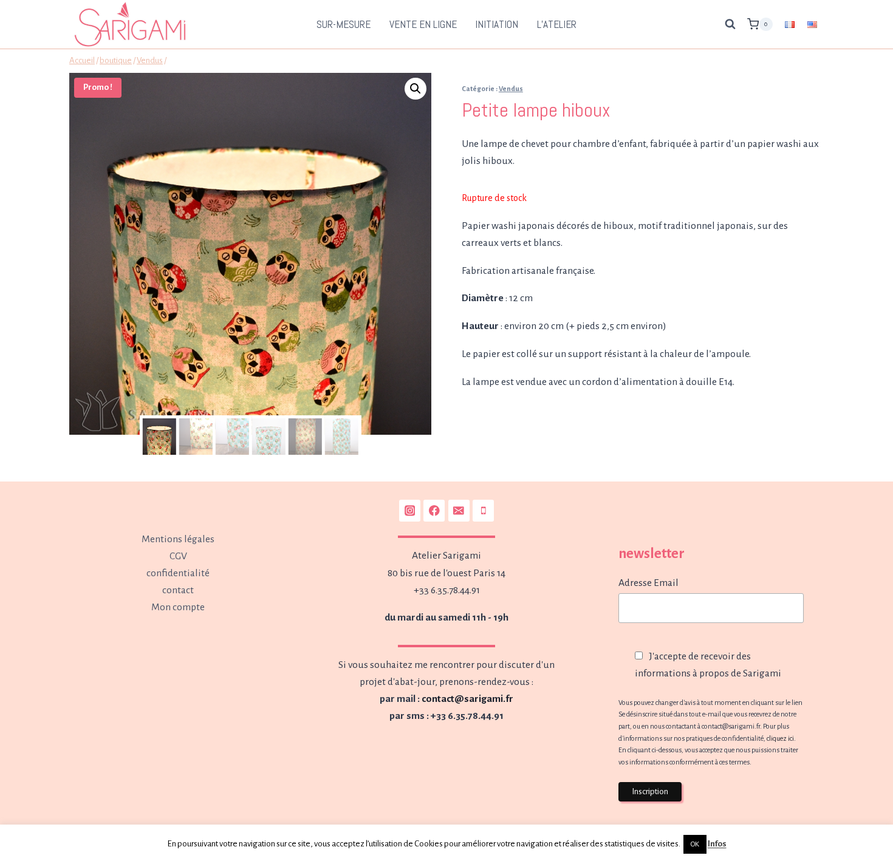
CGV (178, 556)
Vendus (511, 88)
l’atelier (557, 24)
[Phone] (483, 510)
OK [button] (695, 844)
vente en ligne (423, 24)
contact (178, 590)
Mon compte (178, 607)
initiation (496, 24)
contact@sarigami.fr (467, 698)
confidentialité (178, 573)
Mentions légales (178, 539)
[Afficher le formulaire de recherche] (730, 24)
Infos (717, 843)
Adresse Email (648, 582)
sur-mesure (343, 24)
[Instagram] (409, 510)
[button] (415, 89)
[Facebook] (434, 510)
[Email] (459, 510)
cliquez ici (780, 738)
